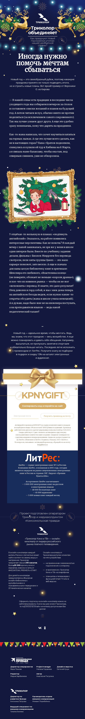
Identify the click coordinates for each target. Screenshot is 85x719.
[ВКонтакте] (40, 628)
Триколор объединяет (42, 30)
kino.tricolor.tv (30, 604)
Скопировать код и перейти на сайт (42, 406)
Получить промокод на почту (57, 416)
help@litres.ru (42, 445)
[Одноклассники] (45, 628)
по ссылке (45, 425)
